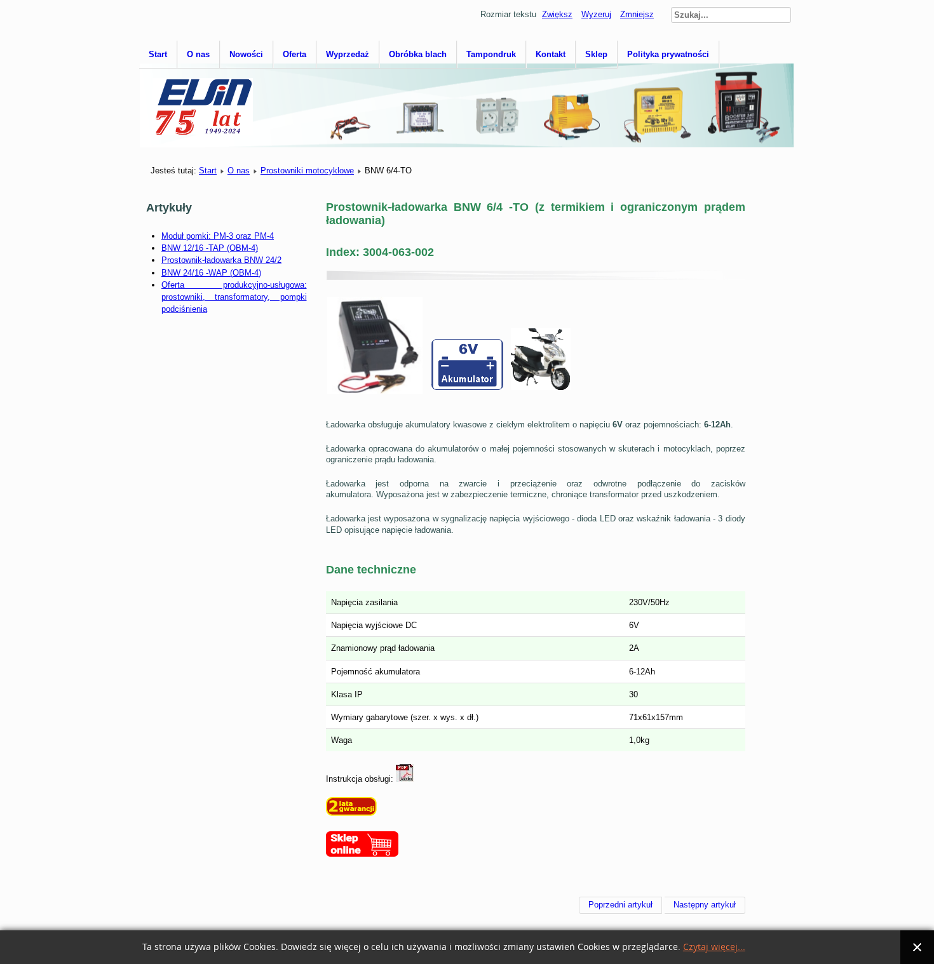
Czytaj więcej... (714, 947)
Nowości (246, 54)
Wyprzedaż (347, 54)
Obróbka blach (418, 54)
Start (158, 54)
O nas (198, 54)
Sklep (596, 54)
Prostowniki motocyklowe (307, 170)
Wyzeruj (596, 14)
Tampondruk (491, 54)
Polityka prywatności (668, 54)
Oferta (294, 54)
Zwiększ (557, 14)
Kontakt (550, 54)
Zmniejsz (637, 14)
